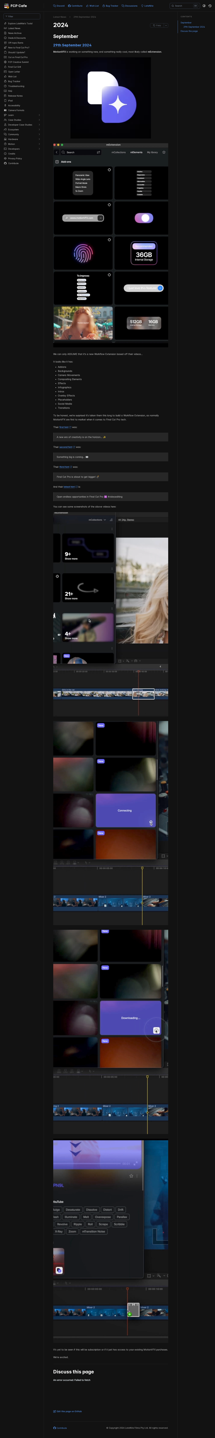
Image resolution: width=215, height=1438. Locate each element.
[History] (210, 6)
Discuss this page (189, 31)
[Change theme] (204, 6)
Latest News (59, 17)
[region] (22, 729)
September (186, 22)
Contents (186, 16)
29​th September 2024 (85, 17)
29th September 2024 (72, 45)
